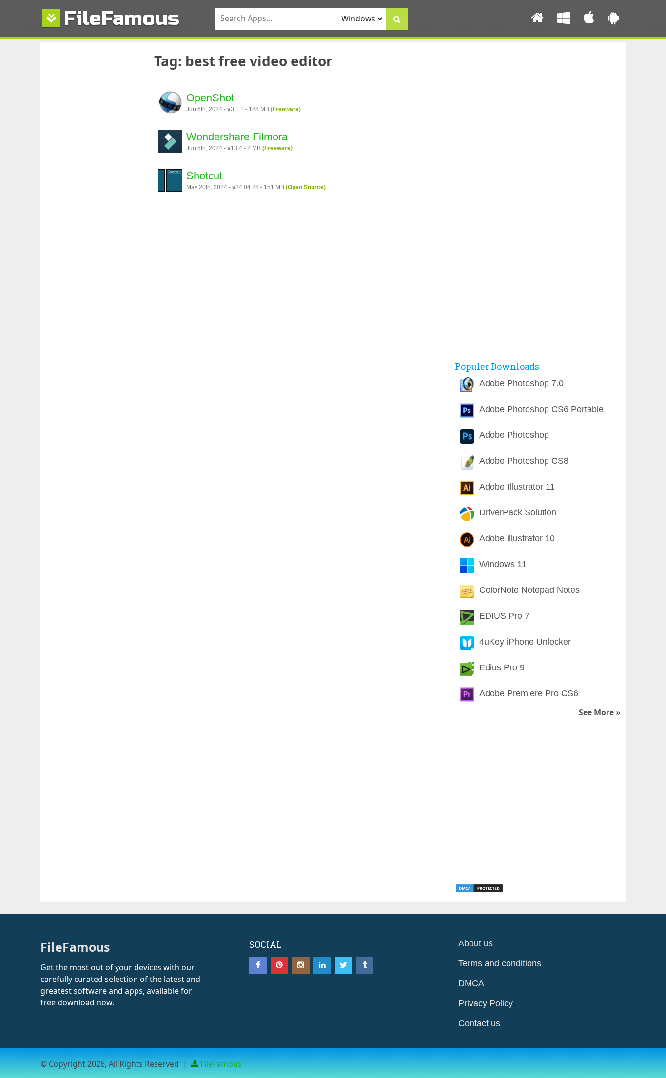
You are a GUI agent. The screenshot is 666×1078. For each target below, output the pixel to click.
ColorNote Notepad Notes (529, 590)
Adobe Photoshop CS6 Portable (541, 409)
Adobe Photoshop (514, 435)
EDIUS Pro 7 (504, 616)
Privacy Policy (485, 1003)
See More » (600, 712)
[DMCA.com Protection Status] (479, 890)
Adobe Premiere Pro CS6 (528, 693)
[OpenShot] (170, 104)
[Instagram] (301, 965)
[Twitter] (344, 965)
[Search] (397, 19)
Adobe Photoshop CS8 (523, 461)
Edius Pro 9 (502, 667)
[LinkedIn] (322, 965)
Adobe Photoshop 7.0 (521, 383)
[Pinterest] (279, 965)
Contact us (479, 1023)
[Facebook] (258, 965)
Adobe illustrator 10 (517, 538)
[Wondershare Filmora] (170, 143)
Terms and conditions (499, 963)
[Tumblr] (364, 965)
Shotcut (204, 176)
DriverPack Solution (517, 512)
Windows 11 (503, 564)
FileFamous (121, 18)
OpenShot (210, 98)
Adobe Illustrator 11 (517, 486)
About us (475, 943)
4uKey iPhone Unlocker (525, 642)
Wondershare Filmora (237, 137)
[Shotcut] (170, 182)
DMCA (471, 983)
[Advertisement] (92, 211)
